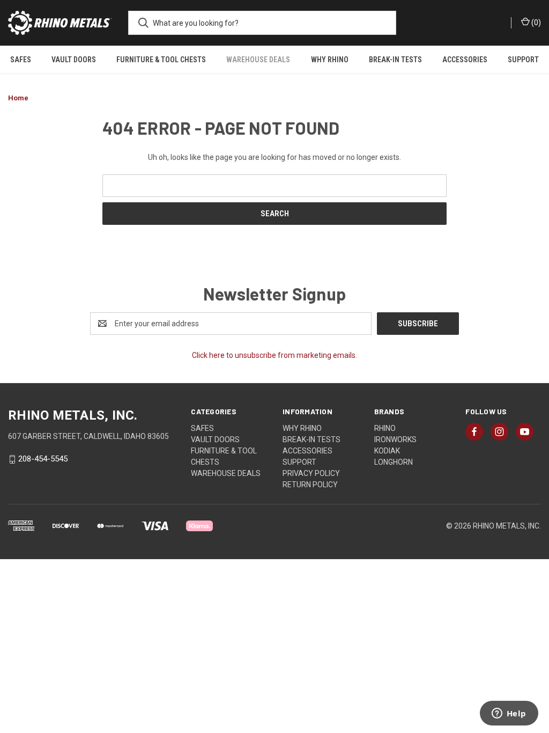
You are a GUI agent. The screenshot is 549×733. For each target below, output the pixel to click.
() (535, 22)
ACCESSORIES (464, 59)
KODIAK (387, 450)
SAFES (20, 59)
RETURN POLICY (310, 484)
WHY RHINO (329, 59)
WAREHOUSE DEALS (258, 59)
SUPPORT (523, 59)
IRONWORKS (395, 439)
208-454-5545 (43, 459)
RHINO (385, 428)
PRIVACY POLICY (311, 473)
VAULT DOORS (73, 59)
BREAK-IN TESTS (395, 59)
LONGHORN (393, 462)
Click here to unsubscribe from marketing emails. (274, 355)
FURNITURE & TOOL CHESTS (161, 59)
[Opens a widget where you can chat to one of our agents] (508, 714)
